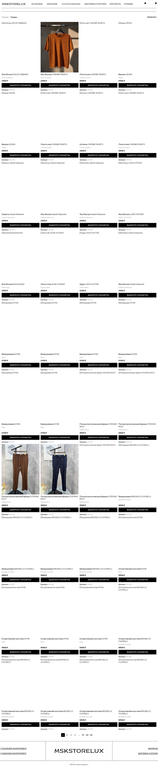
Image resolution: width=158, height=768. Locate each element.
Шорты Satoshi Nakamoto (13, 214)
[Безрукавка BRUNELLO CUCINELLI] (137, 469)
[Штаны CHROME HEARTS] (98, 117)
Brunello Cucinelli (124, 500)
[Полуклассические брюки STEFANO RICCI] (98, 397)
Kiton (3, 357)
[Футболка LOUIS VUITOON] (137, 187)
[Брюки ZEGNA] (137, 47)
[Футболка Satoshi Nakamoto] (60, 187)
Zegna (120, 78)
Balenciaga (5, 287)
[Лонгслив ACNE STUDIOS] (60, 257)
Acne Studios (45, 287)
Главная (5, 17)
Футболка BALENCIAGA (13, 284)
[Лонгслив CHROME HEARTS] (98, 47)
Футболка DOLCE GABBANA (15, 74)
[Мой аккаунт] (150, 4)
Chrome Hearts (46, 78)
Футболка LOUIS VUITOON (131, 214)
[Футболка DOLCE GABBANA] (21, 47)
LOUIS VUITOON (124, 217)
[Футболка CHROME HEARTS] (60, 47)
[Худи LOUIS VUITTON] (98, 257)
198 (87, 735)
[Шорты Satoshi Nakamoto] (21, 187)
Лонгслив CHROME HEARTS (93, 74)
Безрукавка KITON (11, 354)
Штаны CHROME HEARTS (91, 144)
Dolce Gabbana (7, 78)
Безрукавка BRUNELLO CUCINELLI (134, 496)
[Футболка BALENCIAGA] (21, 257)
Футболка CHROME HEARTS (54, 74)
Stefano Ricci (84, 430)
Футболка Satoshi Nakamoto (53, 214)
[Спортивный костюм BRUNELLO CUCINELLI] (137, 611)
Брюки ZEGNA (125, 74)
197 (83, 735)
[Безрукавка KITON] (21, 327)
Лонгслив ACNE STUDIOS (53, 284)
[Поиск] (139, 4)
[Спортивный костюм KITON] (137, 541)
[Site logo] (14, 4)
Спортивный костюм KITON (132, 569)
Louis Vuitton (84, 287)
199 (91, 735)
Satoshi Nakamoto (8, 217)
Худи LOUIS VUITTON (89, 284)
